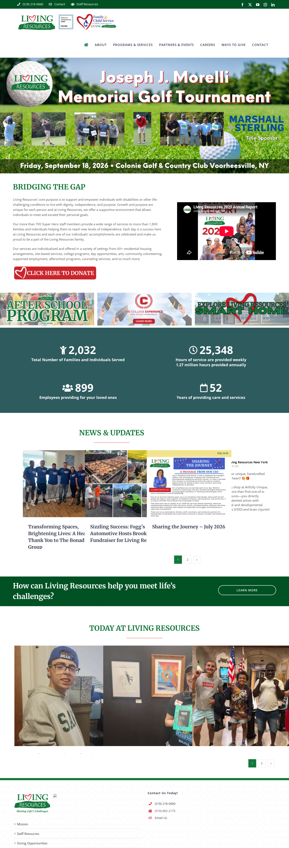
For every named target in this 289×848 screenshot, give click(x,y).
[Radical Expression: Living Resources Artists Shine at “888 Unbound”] (166, 696)
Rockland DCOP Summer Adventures (249, 695)
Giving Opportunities (32, 843)
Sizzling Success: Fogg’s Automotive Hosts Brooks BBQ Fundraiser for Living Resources (121, 484)
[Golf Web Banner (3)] (144, 59)
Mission (22, 824)
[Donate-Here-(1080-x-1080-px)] (55, 267)
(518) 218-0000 (165, 804)
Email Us (161, 818)
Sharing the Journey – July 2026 (183, 484)
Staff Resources (28, 833)
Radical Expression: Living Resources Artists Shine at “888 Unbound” (160, 695)
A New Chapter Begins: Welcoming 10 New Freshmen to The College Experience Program (71, 695)
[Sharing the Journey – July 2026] (189, 483)
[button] (3, 309)
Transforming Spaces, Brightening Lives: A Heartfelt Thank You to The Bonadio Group (59, 484)
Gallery (71, 484)
